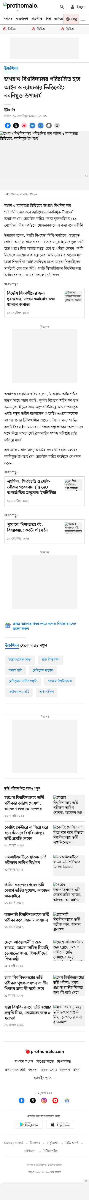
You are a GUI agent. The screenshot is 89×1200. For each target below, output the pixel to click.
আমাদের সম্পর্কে (13, 1143)
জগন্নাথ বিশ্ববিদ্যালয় (60, 681)
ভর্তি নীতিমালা (50, 660)
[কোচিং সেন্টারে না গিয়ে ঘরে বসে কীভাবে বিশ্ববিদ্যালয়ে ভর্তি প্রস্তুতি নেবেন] (69, 836)
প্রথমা (76, 1070)
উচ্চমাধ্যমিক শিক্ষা (20, 660)
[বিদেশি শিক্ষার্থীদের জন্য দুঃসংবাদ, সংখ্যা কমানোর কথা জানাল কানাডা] (73, 296)
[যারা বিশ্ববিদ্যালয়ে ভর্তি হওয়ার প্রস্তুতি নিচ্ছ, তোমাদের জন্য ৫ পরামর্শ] (69, 1016)
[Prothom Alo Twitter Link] (35, 1101)
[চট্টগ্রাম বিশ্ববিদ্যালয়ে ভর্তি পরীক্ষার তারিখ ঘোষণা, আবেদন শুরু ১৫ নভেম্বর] (69, 806)
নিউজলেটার (50, 1151)
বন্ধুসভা (32, 1070)
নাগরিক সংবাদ (24, 1061)
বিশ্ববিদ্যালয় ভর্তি (19, 692)
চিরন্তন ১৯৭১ (49, 1070)
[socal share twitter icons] (17, 128)
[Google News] (67, 1101)
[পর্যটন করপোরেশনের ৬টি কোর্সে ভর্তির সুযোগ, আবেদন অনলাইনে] (69, 894)
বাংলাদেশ (22, 19)
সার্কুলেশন (53, 1143)
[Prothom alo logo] (44, 1052)
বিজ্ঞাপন (35, 1143)
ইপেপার (65, 1070)
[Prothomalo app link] (29, 1125)
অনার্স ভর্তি (15, 670)
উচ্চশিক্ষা (11, 68)
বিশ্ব (48, 19)
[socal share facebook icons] (8, 128)
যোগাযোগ (30, 1151)
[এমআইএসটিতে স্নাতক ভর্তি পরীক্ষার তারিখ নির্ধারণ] (69, 865)
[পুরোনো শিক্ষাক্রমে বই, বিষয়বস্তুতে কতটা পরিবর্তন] (73, 528)
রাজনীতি (37, 19)
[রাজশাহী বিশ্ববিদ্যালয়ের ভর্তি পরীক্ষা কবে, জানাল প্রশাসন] (69, 922)
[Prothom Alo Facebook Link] (23, 1101)
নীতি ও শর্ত (71, 1143)
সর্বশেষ (8, 19)
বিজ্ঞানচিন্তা (64, 1061)
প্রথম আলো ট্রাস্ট (15, 1070)
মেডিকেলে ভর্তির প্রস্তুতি (23, 681)
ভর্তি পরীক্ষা (47, 692)
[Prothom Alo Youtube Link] (57, 1101)
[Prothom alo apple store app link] (60, 1125)
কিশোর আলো (45, 1061)
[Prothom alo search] (62, 6)
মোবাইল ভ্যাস (42, 1078)
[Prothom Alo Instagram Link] (46, 1101)
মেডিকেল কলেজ (43, 670)
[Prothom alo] (21, 7)
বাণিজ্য (58, 19)
